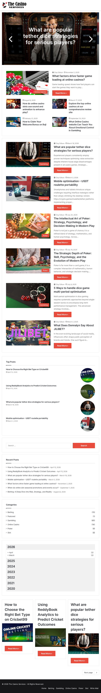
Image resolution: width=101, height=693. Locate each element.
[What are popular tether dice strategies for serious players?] (87, 408)
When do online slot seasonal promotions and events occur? (33, 488)
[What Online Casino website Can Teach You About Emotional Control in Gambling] (59, 122)
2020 (11, 588)
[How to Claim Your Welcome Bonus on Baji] (13, 122)
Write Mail (94, 688)
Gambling (12, 520)
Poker (10, 529)
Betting (11, 512)
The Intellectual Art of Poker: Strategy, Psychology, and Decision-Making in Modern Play (74, 222)
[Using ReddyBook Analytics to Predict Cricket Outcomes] (87, 391)
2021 (10, 583)
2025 (11, 561)
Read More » (61, 93)
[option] (50, 38)
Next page (88, 672)
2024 (11, 566)
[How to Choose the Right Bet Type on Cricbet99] (87, 375)
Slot (9, 533)
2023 (11, 572)
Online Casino (13, 524)
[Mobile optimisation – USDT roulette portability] (87, 424)
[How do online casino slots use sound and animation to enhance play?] (13, 104)
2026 (11, 547)
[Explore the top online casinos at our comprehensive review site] (59, 104)
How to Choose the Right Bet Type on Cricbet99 (27, 369)
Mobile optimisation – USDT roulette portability (27, 418)
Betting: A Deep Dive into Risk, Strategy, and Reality (30, 492)
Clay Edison (58, 72)
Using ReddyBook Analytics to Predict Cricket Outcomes (31, 385)
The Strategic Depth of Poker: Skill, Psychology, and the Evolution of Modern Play (73, 257)
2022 (11, 577)
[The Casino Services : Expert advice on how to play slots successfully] (14, 5)
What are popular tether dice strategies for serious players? (50, 35)
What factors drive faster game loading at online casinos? (32, 484)
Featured (11, 516)
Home (44, 688)
